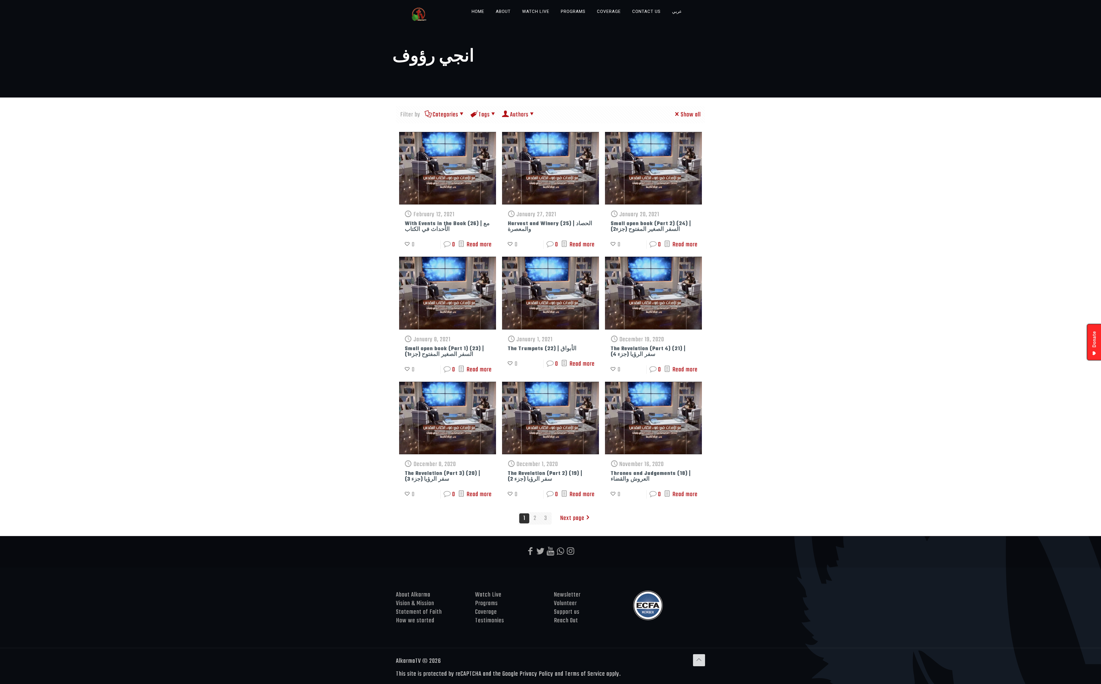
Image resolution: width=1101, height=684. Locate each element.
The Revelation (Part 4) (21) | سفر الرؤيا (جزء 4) (648, 352)
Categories (445, 115)
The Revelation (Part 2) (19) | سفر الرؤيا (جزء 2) (545, 476)
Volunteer (565, 603)
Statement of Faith (419, 612)
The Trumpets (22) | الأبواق (542, 349)
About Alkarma (413, 595)
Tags (484, 115)
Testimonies (489, 620)
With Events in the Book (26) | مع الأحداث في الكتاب (447, 227)
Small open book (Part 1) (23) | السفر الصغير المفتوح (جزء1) (444, 352)
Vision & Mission (415, 603)
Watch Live (488, 595)
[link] (503, 26)
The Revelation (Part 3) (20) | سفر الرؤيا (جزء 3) (442, 476)
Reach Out (566, 620)
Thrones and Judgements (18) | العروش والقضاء (651, 476)
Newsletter (567, 595)
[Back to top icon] (699, 660)
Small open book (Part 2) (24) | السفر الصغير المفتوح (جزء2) (651, 227)
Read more (479, 244)
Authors (519, 115)
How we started (415, 620)
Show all (691, 115)
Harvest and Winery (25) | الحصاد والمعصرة (550, 227)
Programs (486, 603)
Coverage (486, 612)
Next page (572, 518)
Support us (566, 612)
